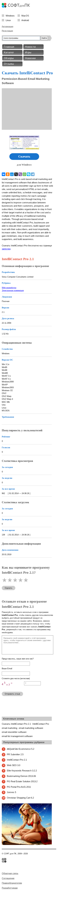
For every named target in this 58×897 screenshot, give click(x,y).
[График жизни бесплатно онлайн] (27, 844)
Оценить (8, 588)
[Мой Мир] (12, 174)
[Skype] (28, 174)
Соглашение (8, 878)
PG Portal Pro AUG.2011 (19, 787)
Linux (8, 20)
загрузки (6, 249)
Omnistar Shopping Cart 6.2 (20, 797)
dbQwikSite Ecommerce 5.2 (20, 749)
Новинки (30, 58)
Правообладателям (12, 883)
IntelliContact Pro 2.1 (17, 759)
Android (25, 20)
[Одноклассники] (8, 174)
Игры (28, 52)
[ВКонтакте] (3, 174)
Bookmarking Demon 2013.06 (21, 776)
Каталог (9, 52)
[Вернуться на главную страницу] (17, 7)
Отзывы (9, 63)
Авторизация (7, 26)
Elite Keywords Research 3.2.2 (22, 770)
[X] (16, 174)
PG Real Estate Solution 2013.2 (22, 781)
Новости (30, 46)
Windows (10, 15)
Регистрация (7, 31)
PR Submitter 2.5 (15, 754)
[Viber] (20, 174)
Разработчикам (10, 888)
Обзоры (9, 58)
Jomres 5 (11, 792)
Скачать (24, 156)
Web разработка (9, 288)
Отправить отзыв (12, 694)
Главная (9, 46)
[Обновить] (13, 688)
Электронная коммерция (13, 290)
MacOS (25, 15)
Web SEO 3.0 (13, 765)
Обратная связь (10, 873)
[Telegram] (33, 174)
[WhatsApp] (24, 174)
